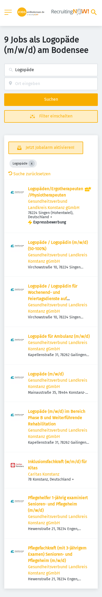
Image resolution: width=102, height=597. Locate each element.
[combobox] (51, 70)
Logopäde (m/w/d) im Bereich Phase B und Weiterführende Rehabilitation (56, 417)
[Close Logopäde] (32, 163)
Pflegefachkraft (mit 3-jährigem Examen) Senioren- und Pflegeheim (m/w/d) (57, 554)
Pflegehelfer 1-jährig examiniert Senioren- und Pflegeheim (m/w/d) (58, 504)
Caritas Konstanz (43, 474)
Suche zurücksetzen (31, 173)
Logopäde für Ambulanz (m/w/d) (59, 336)
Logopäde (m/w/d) (46, 373)
